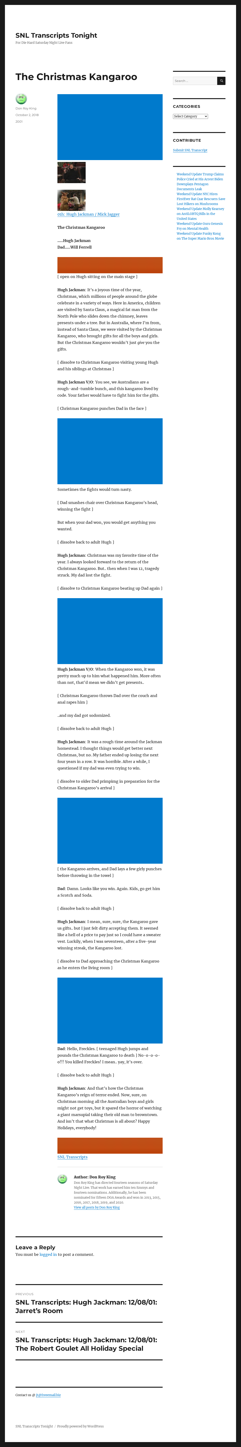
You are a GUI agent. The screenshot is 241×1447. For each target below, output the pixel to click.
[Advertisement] (110, 128)
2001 (19, 121)
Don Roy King (26, 108)
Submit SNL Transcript (190, 150)
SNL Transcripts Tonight (56, 35)
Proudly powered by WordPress (80, 1426)
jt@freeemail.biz (48, 1395)
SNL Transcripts (72, 1157)
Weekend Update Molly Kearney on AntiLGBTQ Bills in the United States (200, 214)
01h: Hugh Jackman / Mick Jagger (88, 214)
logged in (48, 1254)
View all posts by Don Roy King (97, 1207)
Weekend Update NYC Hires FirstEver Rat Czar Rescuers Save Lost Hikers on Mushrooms (201, 199)
